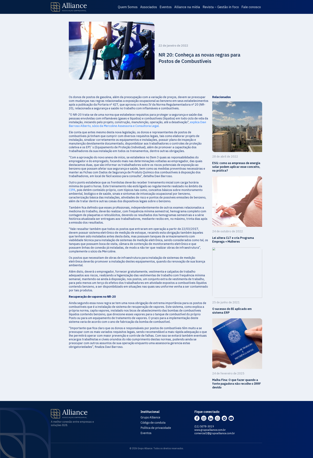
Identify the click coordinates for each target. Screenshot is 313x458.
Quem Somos (128, 7)
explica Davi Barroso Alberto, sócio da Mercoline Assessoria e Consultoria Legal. (137, 124)
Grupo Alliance (150, 417)
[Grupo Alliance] (69, 7)
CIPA (72, 190)
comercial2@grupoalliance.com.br (214, 433)
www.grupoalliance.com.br (210, 429)
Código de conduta (153, 422)
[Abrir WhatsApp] (305, 450)
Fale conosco (251, 7)
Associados (148, 7)
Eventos (166, 7)
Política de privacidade (156, 428)
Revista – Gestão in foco (221, 7)
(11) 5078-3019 (204, 426)
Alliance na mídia (187, 7)
